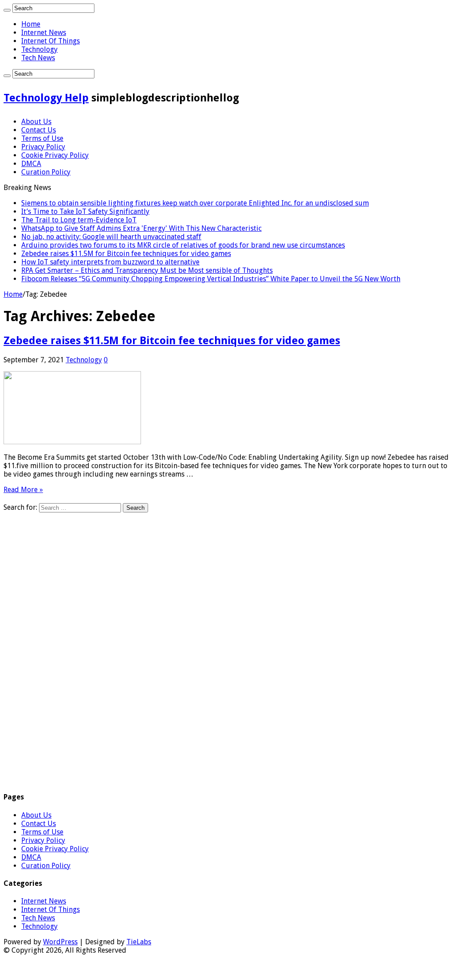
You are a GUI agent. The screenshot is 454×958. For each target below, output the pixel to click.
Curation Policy (45, 172)
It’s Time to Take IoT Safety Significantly (85, 211)
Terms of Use (42, 138)
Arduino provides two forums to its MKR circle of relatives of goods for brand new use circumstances (183, 245)
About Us (36, 121)
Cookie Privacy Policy (55, 155)
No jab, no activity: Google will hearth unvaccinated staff (111, 237)
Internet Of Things (50, 41)
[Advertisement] (227, 649)
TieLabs (138, 942)
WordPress (60, 942)
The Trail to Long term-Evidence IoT (79, 220)
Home (30, 24)
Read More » (23, 489)
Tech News (38, 58)
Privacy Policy (43, 147)
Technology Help (46, 98)
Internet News (43, 32)
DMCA (31, 163)
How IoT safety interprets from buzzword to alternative (110, 262)
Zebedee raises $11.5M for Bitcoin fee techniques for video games (126, 253)
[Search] (7, 10)
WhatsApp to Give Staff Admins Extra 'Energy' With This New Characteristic (141, 228)
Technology (39, 49)
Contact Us (38, 130)
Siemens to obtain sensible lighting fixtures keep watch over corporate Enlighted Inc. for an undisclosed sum (195, 203)
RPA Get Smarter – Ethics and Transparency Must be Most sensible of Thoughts (147, 270)
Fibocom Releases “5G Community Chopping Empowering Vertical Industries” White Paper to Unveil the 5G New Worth (210, 279)
